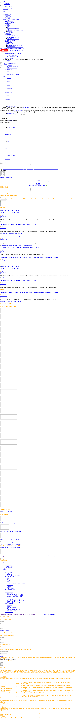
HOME (4, 1)
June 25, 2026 (3, 260)
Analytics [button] (2, 706)
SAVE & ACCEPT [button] (4, 719)
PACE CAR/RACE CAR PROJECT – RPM (13, 37)
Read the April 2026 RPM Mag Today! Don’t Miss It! (13, 236)
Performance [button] (3, 702)
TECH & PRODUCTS (9, 58)
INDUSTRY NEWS (7, 99)
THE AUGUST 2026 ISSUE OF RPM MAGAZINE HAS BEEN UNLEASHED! (19, 247)
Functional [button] (2, 697)
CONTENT (5, 13)
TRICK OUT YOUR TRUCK (12, 55)
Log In (11, 644)
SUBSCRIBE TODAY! (9, 6)
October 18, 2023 (3, 64)
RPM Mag (38, 169)
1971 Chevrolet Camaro (17, 110)
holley (17, 169)
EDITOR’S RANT (7, 20)
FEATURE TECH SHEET (8, 92)
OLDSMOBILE (9, 78)
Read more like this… (4, 162)
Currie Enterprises (6, 169)
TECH (8, 606)
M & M (20, 169)
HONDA (8, 71)
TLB (2, 215)
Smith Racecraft (55, 169)
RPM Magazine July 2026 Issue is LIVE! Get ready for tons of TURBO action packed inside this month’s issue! (29, 257)
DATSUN (9, 579)
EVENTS (6, 21)
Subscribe (4, 50)
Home (1, 57)
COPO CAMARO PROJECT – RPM (12, 113)
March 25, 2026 (3, 239)
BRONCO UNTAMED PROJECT (13, 66)
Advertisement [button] (3, 710)
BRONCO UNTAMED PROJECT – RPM (12, 106)
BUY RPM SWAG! (8, 8)
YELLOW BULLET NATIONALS (13, 19)
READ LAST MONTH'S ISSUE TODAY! (37, 185)
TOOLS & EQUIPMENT (11, 63)
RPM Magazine (43, 169)
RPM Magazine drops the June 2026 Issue (11, 212)
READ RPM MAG (6, 9)
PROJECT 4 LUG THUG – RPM (13, 51)
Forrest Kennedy (26, 107)
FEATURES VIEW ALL (8, 53)
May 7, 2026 (3, 228)
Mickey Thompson (24, 169)
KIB (4, 63)
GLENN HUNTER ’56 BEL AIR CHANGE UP (15, 47)
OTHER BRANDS (9, 88)
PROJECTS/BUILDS (8, 102)
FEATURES (5, 57)
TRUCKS (8, 85)
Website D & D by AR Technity (48, 556)
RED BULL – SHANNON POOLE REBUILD (15, 53)
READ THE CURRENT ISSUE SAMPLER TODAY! (37, 182)
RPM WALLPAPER (9, 612)
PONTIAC (8, 81)
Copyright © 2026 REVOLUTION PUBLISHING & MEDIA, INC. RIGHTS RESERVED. (18, 556)
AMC (8, 24)
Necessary (4, 676)
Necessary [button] (2, 675)
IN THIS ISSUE (7, 95)
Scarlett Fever (49, 169)
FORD (8, 26)
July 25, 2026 (3, 251)
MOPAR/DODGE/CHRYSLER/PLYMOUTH (15, 30)
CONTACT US (8, 564)
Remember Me (5, 626)
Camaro (2, 65)
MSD (29, 169)
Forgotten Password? (5, 630)
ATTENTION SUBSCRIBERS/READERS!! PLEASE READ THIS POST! (18, 224)
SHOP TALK (9, 42)
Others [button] (1, 715)
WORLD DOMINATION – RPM (13, 56)
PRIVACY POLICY (8, 4)
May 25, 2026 (3, 216)
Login (4, 76)
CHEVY (8, 25)
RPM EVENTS (10, 574)
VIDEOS (4, 18)
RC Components (33, 169)
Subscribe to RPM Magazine (6, 177)
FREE (38, 180)
